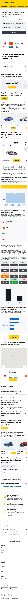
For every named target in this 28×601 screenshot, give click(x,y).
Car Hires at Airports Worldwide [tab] (9, 469)
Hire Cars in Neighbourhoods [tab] (9, 472)
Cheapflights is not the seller (9, 529)
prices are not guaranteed (6, 525)
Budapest (19, 540)
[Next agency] (24, 366)
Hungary (14, 540)
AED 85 (4, 16)
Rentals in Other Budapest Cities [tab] (9, 476)
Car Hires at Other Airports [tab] (8, 466)
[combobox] (6, 19)
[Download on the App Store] (13, 588)
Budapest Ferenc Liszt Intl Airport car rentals (12, 486)
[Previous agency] (3, 366)
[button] (2, 2)
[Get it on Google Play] (4, 588)
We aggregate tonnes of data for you (11, 532)
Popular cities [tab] (16, 479)
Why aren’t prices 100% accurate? (10, 534)
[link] (12, 87)
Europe (10, 540)
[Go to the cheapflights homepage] (10, 2)
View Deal (13, 127)
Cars (6, 540)
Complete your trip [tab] (6, 479)
